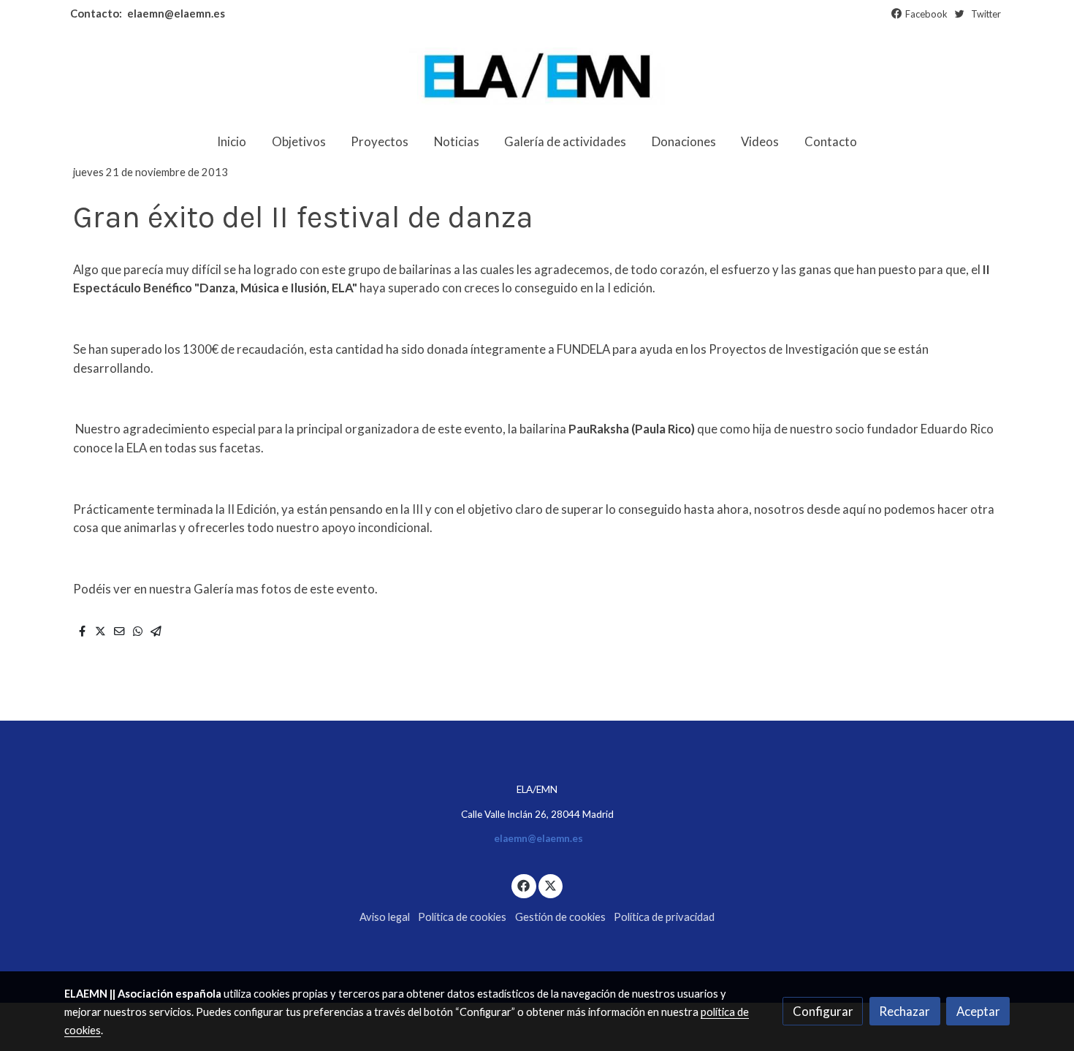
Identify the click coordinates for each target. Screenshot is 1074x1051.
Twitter (986, 14)
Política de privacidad (664, 917)
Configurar (823, 1011)
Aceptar (978, 1011)
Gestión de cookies (560, 917)
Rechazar (904, 1011)
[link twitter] (550, 885)
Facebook (926, 14)
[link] (537, 76)
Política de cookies (462, 917)
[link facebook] (523, 885)
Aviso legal (384, 917)
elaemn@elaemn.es (175, 13)
